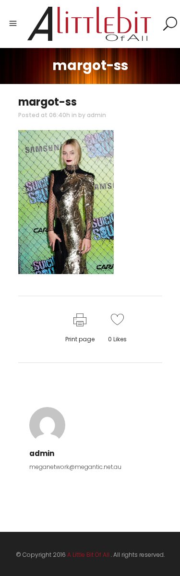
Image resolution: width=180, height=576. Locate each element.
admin (96, 115)
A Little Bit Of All (88, 555)
